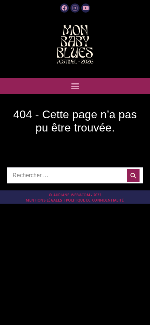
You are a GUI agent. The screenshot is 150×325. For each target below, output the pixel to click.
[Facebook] (64, 8)
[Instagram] (75, 8)
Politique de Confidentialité (95, 200)
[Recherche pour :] (75, 175)
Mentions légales (44, 200)
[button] (75, 86)
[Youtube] (85, 8)
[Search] (133, 175)
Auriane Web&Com (71, 195)
